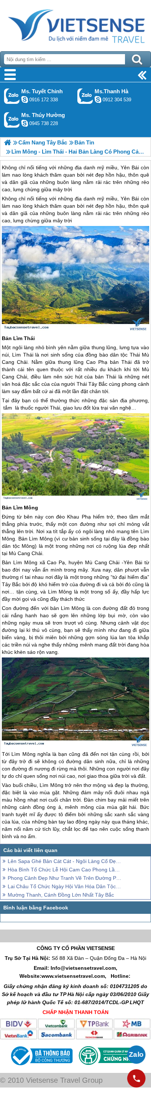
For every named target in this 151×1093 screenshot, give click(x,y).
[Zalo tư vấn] (136, 1054)
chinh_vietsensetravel (24, 99)
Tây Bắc (11, 584)
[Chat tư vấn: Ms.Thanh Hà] (98, 99)
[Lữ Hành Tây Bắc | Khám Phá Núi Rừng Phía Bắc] (7, 142)
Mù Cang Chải (25, 553)
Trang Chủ (75, 24)
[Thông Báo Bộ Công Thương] (40, 1067)
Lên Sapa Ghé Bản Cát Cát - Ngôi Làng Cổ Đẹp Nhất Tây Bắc (64, 861)
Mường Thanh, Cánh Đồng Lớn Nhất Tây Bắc (61, 895)
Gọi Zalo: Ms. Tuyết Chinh (12, 96)
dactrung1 (24, 123)
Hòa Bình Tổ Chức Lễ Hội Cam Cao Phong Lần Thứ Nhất (64, 869)
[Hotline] (136, 1078)
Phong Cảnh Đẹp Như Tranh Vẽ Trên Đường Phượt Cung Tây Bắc (64, 878)
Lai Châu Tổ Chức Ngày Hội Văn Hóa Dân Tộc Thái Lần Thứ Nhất (64, 886)
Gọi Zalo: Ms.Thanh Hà (85, 96)
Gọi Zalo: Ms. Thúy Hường (12, 120)
